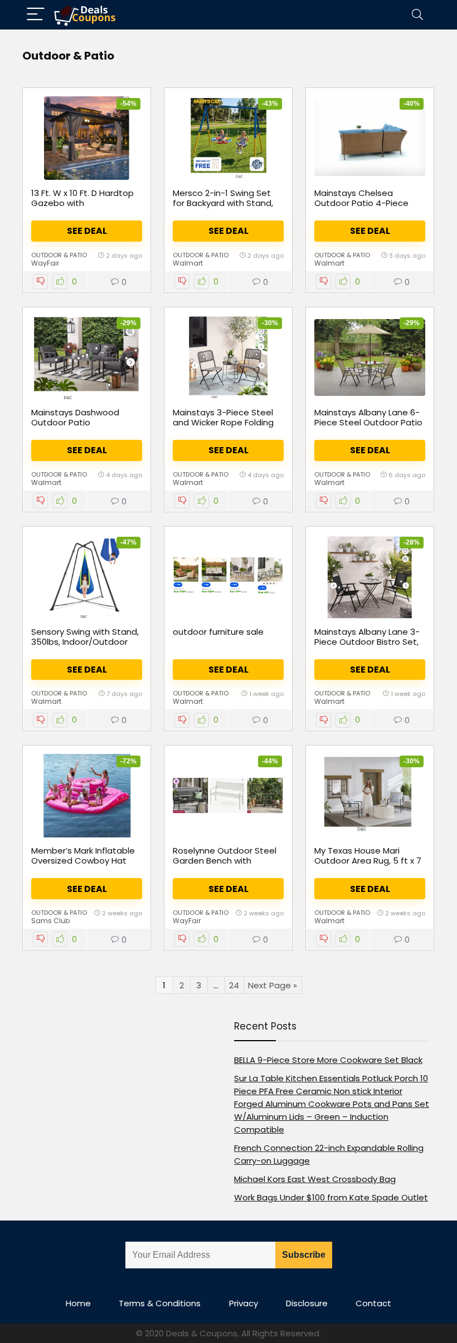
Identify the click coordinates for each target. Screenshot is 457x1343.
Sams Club (50, 920)
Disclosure (307, 1303)
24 (234, 985)
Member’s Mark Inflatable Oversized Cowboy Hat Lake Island (83, 860)
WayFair (45, 263)
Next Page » (272, 985)
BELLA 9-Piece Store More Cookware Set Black (328, 1060)
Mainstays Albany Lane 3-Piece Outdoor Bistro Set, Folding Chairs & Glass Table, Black (367, 647)
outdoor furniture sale (218, 632)
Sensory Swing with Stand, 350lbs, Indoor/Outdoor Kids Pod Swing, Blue (85, 642)
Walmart (188, 263)
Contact (373, 1303)
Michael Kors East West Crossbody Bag (315, 1179)
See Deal (87, 230)
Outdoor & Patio (59, 255)
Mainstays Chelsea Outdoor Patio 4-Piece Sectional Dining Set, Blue (366, 203)
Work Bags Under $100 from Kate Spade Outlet (331, 1197)
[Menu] (35, 15)
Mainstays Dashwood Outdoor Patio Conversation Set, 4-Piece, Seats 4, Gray (75, 427)
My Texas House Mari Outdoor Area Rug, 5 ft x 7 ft (367, 860)
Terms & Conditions (160, 1303)
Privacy (243, 1303)
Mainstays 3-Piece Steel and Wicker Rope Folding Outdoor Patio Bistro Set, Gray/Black (224, 427)
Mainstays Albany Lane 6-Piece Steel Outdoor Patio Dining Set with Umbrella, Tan (368, 427)
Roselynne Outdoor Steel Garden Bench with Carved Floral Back (224, 860)
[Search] (417, 15)
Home (78, 1303)
